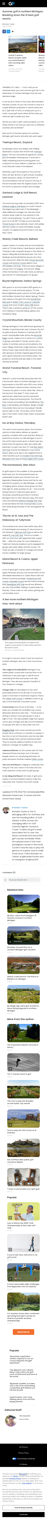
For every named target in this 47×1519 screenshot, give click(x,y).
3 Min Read (18, 910)
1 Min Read (18, 1278)
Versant (23, 1474)
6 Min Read (18, 1124)
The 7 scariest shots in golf (19, 1074)
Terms (15, 1476)
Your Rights (27, 1483)
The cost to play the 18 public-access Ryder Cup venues (20, 1102)
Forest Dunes (8, 224)
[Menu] (3, 3)
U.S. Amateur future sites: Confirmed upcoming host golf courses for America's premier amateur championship (23, 1317)
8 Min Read (18, 1039)
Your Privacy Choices (26, 1459)
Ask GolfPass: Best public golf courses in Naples (20, 1160)
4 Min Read (18, 971)
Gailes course (37, 759)
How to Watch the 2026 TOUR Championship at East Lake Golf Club (21, 1225)
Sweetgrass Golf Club (15, 584)
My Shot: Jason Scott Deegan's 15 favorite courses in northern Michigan (21, 918)
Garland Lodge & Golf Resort (14, 206)
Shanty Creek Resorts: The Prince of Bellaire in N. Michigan (22, 977)
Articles (9, 923)
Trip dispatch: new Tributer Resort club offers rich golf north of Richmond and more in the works (23, 1373)
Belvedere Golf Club (10, 459)
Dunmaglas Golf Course (33, 459)
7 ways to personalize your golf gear (23, 1189)
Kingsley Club (8, 730)
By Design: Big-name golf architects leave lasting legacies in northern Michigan (23, 1008)
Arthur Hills (29, 305)
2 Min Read (18, 1068)
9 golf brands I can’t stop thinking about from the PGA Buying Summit (22, 1399)
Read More (23, 1331)
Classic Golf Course (14, 698)
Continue (23, 1514)
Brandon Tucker (20, 807)
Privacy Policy (23, 1453)
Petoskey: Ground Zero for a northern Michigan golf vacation (21, 948)
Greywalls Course (16, 581)
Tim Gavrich (24, 1416)
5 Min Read (18, 1154)
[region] (23, 1493)
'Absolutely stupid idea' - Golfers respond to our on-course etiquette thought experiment (22, 1359)
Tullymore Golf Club (22, 532)
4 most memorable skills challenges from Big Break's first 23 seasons (23, 1285)
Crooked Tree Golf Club (32, 456)
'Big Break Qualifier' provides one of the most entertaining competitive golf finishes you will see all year (22, 1386)
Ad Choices (23, 1447)
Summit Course (19, 263)
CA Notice (23, 1464)
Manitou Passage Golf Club (30, 501)
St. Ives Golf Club (16, 535)
